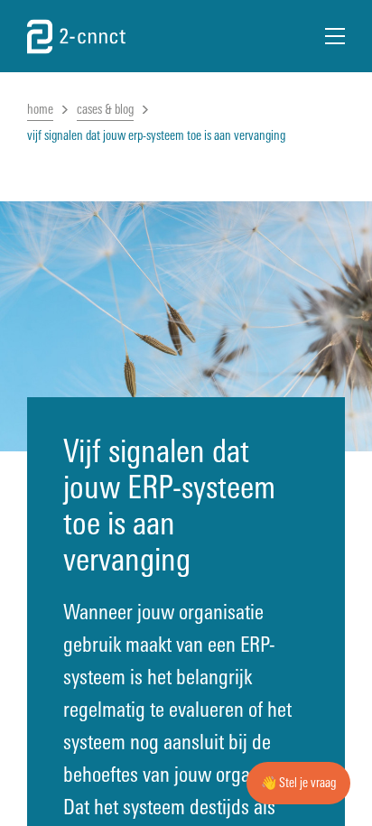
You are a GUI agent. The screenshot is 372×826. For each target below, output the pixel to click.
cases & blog (105, 109)
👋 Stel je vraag (298, 783)
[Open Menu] (335, 36)
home (40, 109)
